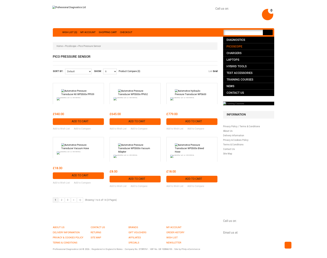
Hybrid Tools (237, 66)
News (230, 86)
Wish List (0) (69, 32)
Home (60, 46)
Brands (133, 227)
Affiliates (134, 237)
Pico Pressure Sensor (89, 46)
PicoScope (70, 46)
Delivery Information (233, 135)
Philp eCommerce (190, 249)
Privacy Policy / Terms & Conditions (241, 126)
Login (254, 13)
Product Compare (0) (129, 71)
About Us (228, 131)
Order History (175, 232)
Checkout (126, 32)
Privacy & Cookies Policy (235, 140)
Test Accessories (239, 73)
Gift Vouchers (137, 232)
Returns (96, 232)
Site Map (227, 153)
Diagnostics (236, 40)
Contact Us (235, 93)
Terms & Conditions (233, 144)
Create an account (236, 13)
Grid (215, 71)
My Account (88, 32)
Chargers (234, 53)
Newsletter (173, 242)
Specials (133, 242)
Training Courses (240, 79)
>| (80, 200)
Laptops (233, 59)
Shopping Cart (108, 32)
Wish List (172, 237)
